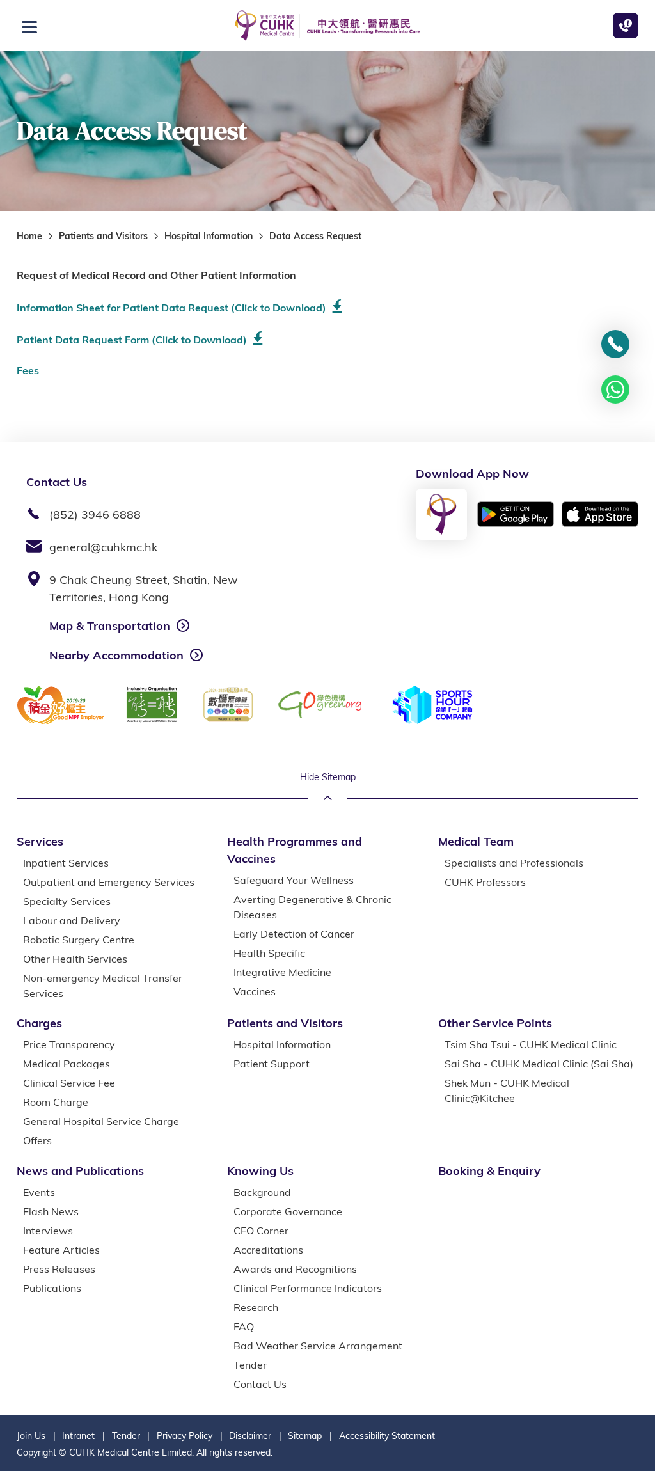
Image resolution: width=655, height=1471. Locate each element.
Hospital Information (208, 236)
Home (29, 236)
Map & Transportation (109, 625)
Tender (126, 1436)
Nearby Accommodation (116, 655)
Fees (28, 370)
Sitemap (305, 1436)
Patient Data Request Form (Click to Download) (132, 339)
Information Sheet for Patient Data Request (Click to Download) (171, 307)
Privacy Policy (184, 1436)
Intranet (78, 1436)
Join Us (31, 1436)
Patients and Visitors (103, 236)
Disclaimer (250, 1436)
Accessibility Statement (387, 1436)
